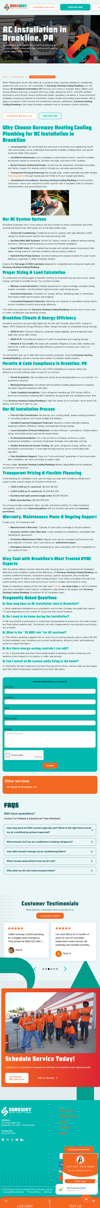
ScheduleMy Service (16, 1078)
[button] (43, 969)
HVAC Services (66, 1110)
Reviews (63, 1122)
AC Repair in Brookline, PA (22, 787)
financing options (16, 176)
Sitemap (47, 1192)
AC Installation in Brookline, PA (42, 77)
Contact (57, 586)
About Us (63, 1133)
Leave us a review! (50, 915)
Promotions (64, 1127)
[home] (16, 7)
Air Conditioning (18, 77)
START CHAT (80, 1181)
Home (5, 77)
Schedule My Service (19, 116)
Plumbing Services (68, 1116)
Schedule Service (43, 7)
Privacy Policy (34, 1192)
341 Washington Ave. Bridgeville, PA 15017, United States (18, 1122)
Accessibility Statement (13, 1192)
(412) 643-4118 (75, 7)
